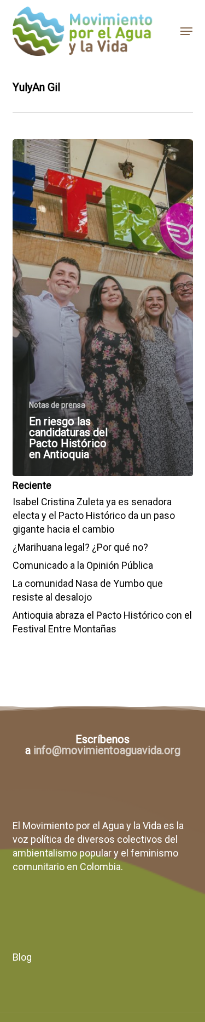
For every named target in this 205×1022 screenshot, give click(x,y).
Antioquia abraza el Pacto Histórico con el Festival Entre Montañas (102, 622)
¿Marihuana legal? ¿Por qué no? (80, 547)
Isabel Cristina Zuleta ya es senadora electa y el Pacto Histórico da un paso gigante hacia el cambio (94, 515)
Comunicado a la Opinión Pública (83, 565)
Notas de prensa (57, 405)
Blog (22, 957)
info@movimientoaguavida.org (106, 750)
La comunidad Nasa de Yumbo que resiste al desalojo (88, 590)
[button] (186, 31)
